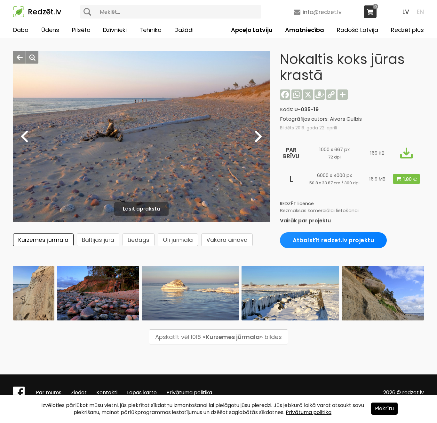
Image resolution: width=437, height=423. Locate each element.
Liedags (138, 240)
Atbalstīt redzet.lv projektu (333, 240)
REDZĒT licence (297, 203)
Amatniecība (304, 30)
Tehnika (150, 30)
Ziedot (79, 392)
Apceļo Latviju (252, 30)
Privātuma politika (189, 392)
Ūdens (50, 30)
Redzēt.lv (44, 12)
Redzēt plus (407, 30)
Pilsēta (81, 30)
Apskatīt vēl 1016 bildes (218, 337)
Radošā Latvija (357, 30)
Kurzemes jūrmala (43, 240)
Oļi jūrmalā (178, 240)
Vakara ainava (227, 240)
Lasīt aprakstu (141, 208)
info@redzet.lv (322, 12)
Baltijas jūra (98, 240)
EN (420, 12)
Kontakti (106, 392)
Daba (20, 30)
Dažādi (184, 30)
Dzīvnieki (115, 30)
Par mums (48, 392)
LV (405, 12)
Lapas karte (142, 392)
